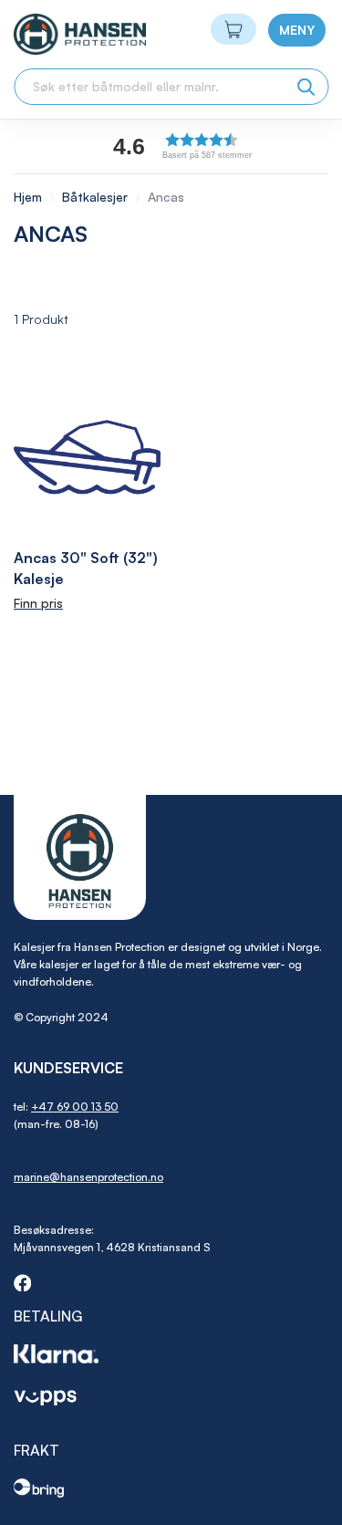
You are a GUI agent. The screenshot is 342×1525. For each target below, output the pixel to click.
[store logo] (47, 34)
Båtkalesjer (96, 196)
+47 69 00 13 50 (75, 1106)
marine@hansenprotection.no (88, 1177)
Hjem (30, 196)
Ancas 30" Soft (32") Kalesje (86, 568)
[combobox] (171, 86)
